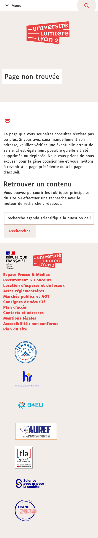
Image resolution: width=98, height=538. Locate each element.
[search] (49, 218)
